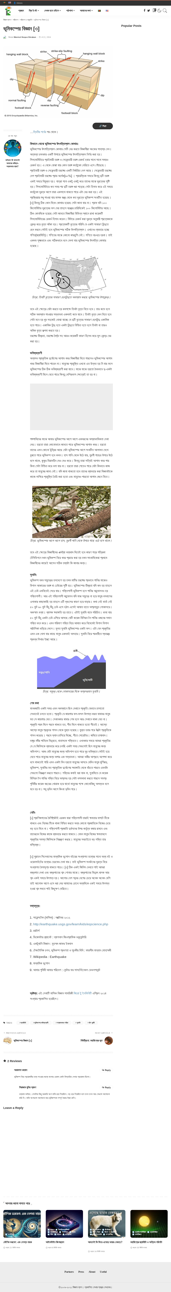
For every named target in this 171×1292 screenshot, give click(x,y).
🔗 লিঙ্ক (102, 126)
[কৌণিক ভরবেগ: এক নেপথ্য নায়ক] (22, 1224)
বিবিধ (51, 1234)
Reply (108, 1070)
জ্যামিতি (23, 1023)
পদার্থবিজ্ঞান (11, 1234)
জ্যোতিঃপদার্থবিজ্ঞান (63, 1230)
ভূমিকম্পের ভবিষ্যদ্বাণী (41, 1023)
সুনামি (78, 1023)
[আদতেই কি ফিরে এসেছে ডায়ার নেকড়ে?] (106, 1224)
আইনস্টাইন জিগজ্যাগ (55, 1242)
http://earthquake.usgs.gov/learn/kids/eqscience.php (70, 924)
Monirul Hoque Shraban (25, 37)
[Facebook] (144, 11)
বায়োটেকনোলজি (97, 1234)
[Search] (165, 11)
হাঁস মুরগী (92, 1023)
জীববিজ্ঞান (108, 1230)
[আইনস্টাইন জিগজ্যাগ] (64, 1224)
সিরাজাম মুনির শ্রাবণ (27, 1087)
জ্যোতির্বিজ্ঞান (54, 1232)
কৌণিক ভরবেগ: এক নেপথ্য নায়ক (17, 1242)
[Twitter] (149, 11)
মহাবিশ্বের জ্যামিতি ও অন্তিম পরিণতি (146, 1242)
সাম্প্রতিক (68, 1234)
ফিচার (73, 1232)
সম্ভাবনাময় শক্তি (62, 1023)
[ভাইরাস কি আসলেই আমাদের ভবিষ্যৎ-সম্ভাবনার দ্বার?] (12, 148)
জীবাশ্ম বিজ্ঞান (97, 1232)
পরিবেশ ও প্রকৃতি (109, 1232)
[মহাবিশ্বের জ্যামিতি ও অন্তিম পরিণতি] (149, 1224)
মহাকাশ (59, 1234)
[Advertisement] (71, 407)
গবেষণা (52, 1230)
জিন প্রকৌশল (97, 1230)
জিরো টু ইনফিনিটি (83, 993)
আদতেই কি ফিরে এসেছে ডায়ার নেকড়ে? (105, 1242)
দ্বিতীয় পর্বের (39, 132)
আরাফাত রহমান (20, 1070)
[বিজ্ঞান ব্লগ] (8, 11)
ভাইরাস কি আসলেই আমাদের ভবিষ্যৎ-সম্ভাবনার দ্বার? (13, 163)
